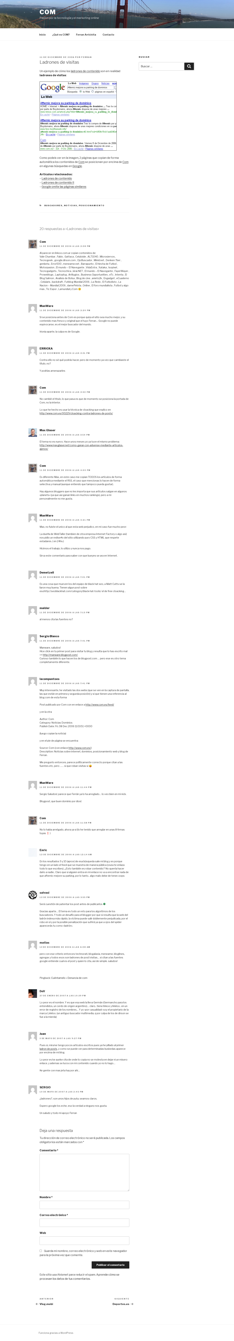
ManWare (46, 306)
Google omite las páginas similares (64, 186)
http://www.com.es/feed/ (99, 704)
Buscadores (53, 205)
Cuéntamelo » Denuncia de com (69, 977)
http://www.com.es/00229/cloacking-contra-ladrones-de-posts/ (76, 413)
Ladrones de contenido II (58, 182)
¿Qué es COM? (61, 34)
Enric (43, 850)
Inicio (42, 34)
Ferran (86, 57)
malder (45, 608)
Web (43, 1233)
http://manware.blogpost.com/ (60, 654)
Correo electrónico (54, 1215)
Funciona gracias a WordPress (56, 1332)
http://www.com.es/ (80, 747)
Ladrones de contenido (57, 178)
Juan (43, 1033)
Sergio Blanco (49, 636)
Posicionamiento (92, 205)
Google (77, 166)
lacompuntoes (49, 679)
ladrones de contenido (85, 71)
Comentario (49, 1150)
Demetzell (47, 572)
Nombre (46, 1197)
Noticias (70, 205)
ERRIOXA (46, 348)
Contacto (108, 34)
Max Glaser (48, 430)
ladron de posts (48, 1048)
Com (48, 12)
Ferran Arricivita (86, 34)
